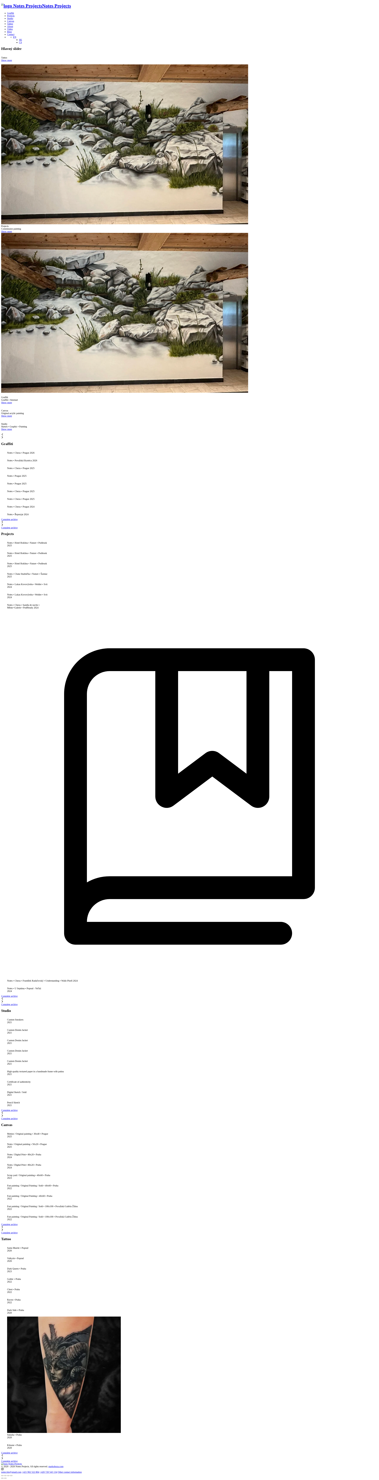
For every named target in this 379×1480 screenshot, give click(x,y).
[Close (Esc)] (2, 1475)
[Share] (5, 1475)
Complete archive (9, 527)
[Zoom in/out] (11, 1475)
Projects (11, 16)
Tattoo (10, 24)
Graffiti (10, 13)
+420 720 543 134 (48, 1472)
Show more (6, 60)
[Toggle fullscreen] (8, 1475)
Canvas (10, 21)
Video (10, 29)
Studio (10, 18)
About (10, 26)
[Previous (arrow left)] (2, 1478)
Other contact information (70, 1472)
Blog (9, 31)
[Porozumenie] (189, 978)
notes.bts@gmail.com (11, 1472)
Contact (10, 34)
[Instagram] (2, 1469)
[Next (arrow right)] (5, 1478)
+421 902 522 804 (30, 1472)
